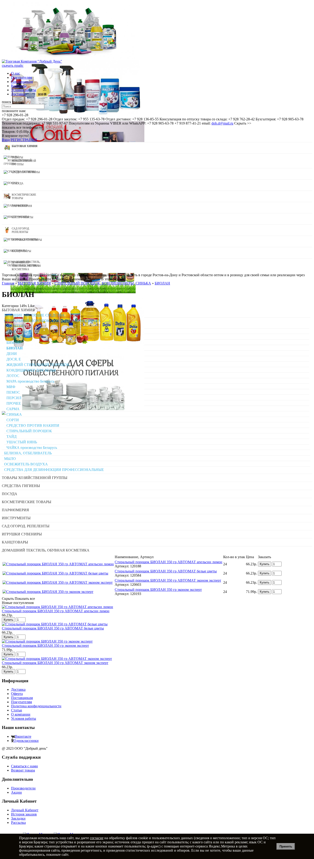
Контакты (18, 86)
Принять (286, 846)
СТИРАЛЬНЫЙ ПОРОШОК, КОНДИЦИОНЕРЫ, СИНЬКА (52, 321)
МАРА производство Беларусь (30, 381)
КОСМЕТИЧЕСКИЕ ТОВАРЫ (26, 502)
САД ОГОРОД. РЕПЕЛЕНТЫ (25, 526)
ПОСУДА (9, 494)
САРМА (13, 409)
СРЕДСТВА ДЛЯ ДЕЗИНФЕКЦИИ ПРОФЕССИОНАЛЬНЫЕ (54, 470)
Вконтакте (23, 736)
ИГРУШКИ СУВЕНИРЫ (22, 534)
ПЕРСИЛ (13, 398)
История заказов (24, 814)
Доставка (18, 94)
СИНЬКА (14, 414)
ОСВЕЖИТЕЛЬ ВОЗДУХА (26, 464)
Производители (23, 788)
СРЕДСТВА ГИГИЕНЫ (21, 486)
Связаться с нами (24, 766)
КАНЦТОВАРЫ (15, 542)
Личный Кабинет (24, 810)
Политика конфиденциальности (36, 706)
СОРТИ (12, 420)
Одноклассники (26, 741)
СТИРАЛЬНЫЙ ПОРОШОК (29, 431)
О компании (20, 714)
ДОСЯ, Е (13, 359)
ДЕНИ (11, 354)
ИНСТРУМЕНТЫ (16, 518)
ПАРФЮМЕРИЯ (15, 510)
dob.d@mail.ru (222, 123)
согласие (96, 838)
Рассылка (18, 822)
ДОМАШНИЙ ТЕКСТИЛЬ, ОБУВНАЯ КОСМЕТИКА (45, 550)
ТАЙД (11, 436)
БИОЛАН (14, 348)
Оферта (17, 694)
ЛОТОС (12, 376)
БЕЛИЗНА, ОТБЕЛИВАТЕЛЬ (28, 453)
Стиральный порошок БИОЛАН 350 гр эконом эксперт (158, 590)
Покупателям (21, 77)
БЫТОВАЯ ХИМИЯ (18, 310)
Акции (16, 792)
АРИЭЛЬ (13, 337)
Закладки (18, 818)
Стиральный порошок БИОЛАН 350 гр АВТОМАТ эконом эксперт (168, 580)
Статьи (16, 710)
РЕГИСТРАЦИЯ (24, 140)
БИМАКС (14, 343)
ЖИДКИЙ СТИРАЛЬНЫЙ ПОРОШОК (37, 365)
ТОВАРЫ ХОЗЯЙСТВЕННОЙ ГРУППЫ (34, 478)
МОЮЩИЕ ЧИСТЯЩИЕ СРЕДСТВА (34, 315)
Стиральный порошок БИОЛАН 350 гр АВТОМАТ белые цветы (166, 571)
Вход (6, 140)
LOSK (11, 332)
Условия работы (23, 90)
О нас (15, 73)
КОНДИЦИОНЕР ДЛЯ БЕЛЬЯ (31, 370)
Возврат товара (23, 770)
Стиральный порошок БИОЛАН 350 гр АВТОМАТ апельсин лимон (168, 562)
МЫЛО (10, 459)
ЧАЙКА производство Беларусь (31, 448)
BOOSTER (15, 326)
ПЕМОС (13, 392)
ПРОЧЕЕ (13, 403)
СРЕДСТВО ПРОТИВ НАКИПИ (32, 425)
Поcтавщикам (22, 82)
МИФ (10, 387)
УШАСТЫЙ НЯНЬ (21, 442)
